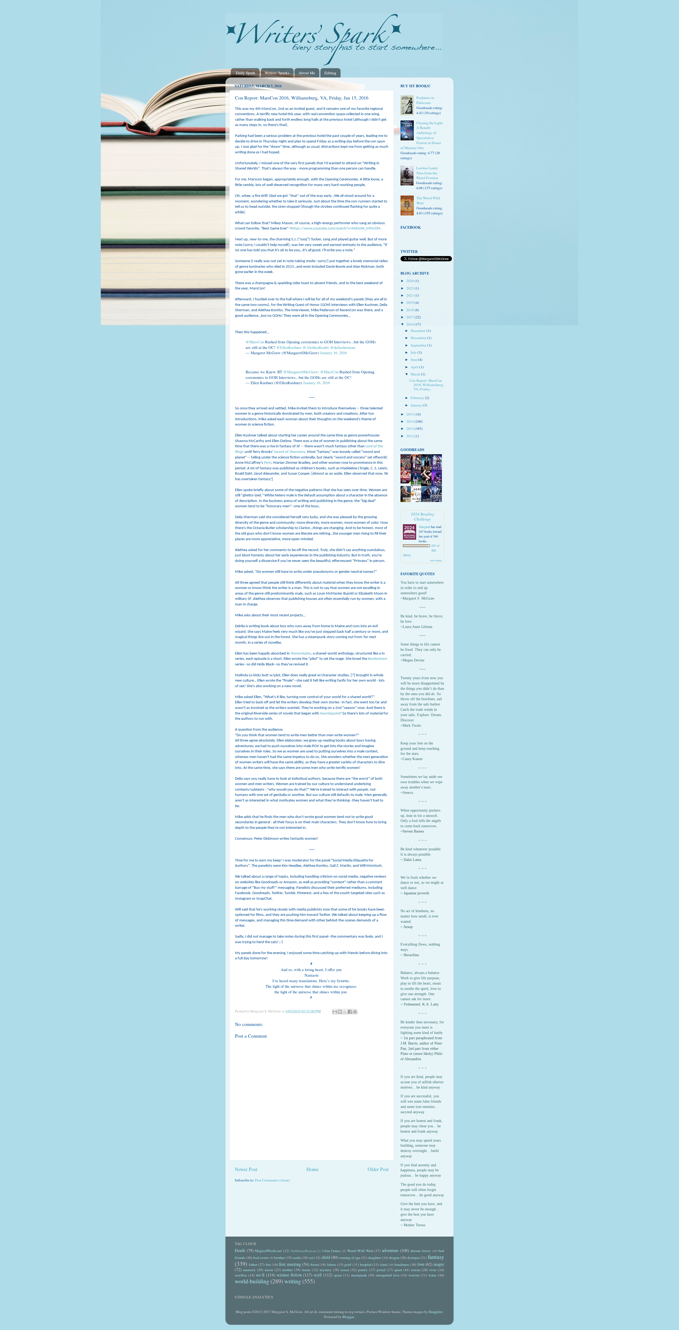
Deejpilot (435, 1311)
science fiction (289, 1275)
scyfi (318, 1275)
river (433, 1269)
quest (398, 1269)
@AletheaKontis (316, 347)
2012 (410, 436)
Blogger (348, 1316)
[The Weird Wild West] (408, 206)
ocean (345, 1269)
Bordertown (377, 659)
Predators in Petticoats (425, 100)
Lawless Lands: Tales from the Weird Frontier (427, 173)
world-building (252, 1281)
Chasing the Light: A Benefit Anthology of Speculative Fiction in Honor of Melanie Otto (422, 135)
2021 (410, 295)
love (420, 1264)
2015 (410, 414)
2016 (410, 324)
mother (287, 1269)
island (383, 1264)
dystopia (413, 1257)
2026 (410, 280)
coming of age (349, 1257)
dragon (394, 1257)
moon (269, 1269)
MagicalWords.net (268, 1250)
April (415, 367)
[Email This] (334, 1011)
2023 (410, 288)
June (414, 359)
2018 (410, 309)
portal (381, 1269)
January (417, 405)
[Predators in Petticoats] (408, 105)
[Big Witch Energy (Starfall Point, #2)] (407, 482)
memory (249, 1269)
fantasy (436, 1256)
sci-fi (260, 1275)
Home (312, 1169)
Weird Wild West (360, 1250)
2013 (410, 428)
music (306, 1269)
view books (436, 560)
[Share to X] (344, 1011)
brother (279, 1257)
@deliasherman (342, 347)
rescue (415, 1269)
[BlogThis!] (339, 1011)
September (419, 345)
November (419, 337)
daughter (374, 1257)
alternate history (420, 1251)
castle (297, 1257)
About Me (306, 72)
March (416, 374)
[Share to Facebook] (349, 1011)
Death (240, 1250)
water (432, 1275)
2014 (410, 421)
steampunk (359, 1275)
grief (347, 1264)
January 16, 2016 (333, 352)
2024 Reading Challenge (422, 516)
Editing (330, 72)
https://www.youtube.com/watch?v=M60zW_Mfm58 (334, 229)
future (331, 1264)
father (253, 1264)
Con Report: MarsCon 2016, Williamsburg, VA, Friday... (427, 384)
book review (261, 1257)
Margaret (424, 527)
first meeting (290, 1264)
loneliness (401, 1264)
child (325, 1257)
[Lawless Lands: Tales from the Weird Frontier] (408, 176)
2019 (410, 302)
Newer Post (246, 1169)
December (418, 330)
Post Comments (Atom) (272, 1180)
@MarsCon (255, 341)
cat (311, 1257)
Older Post (378, 1169)
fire (268, 1264)
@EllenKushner (289, 347)
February (418, 397)
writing (292, 1281)
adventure (390, 1250)
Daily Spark (245, 72)
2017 (410, 317)
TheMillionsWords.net (303, 1251)
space (338, 1275)
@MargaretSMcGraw (300, 371)
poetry (363, 1269)
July (414, 352)
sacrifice (241, 1275)
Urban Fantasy (331, 1251)
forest (315, 1264)
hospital (366, 1264)
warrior (414, 1275)
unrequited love (387, 1275)
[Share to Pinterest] (355, 1011)
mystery (326, 1269)
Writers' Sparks (277, 72)
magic (439, 1264)
